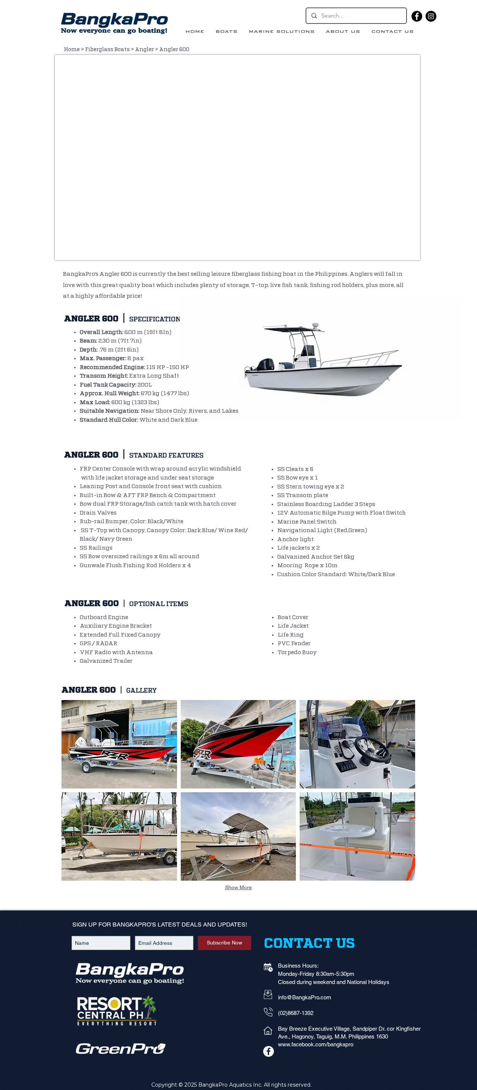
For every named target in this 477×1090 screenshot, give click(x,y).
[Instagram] (431, 16)
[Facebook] (416, 16)
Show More (238, 887)
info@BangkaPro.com (304, 997)
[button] (119, 744)
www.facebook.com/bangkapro (315, 1044)
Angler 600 (174, 49)
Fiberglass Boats (107, 49)
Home (72, 49)
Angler (144, 49)
